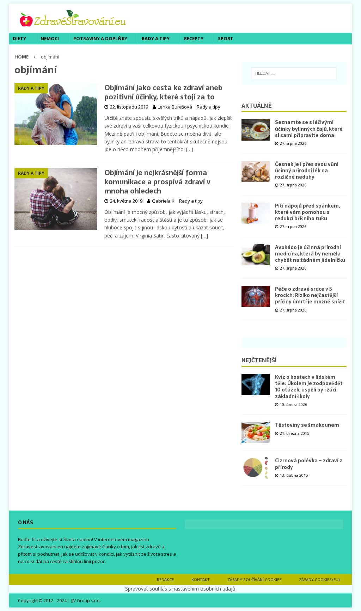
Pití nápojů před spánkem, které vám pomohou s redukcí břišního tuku (307, 212)
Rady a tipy (156, 38)
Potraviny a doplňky (100, 38)
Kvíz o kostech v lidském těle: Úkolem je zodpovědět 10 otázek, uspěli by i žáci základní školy (309, 386)
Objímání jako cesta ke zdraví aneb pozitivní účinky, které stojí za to (163, 92)
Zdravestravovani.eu (40, 546)
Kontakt (200, 579)
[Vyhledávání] (294, 73)
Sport (225, 38)
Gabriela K (163, 201)
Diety (19, 38)
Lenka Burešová (175, 107)
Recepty (193, 38)
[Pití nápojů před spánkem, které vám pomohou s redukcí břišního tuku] (255, 213)
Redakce (165, 579)
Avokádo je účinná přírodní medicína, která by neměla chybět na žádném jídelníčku (310, 253)
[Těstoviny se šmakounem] (255, 432)
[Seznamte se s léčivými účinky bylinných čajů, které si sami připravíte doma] (255, 129)
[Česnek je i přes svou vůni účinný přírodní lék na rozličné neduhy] (255, 171)
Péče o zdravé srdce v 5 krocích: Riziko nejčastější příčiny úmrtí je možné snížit (310, 295)
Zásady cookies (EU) (319, 579)
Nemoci (50, 38)
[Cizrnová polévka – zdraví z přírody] (255, 468)
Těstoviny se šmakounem (307, 425)
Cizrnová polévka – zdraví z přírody (308, 464)
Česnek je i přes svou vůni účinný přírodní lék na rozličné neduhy (306, 170)
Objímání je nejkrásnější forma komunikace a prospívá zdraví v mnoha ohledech (157, 182)
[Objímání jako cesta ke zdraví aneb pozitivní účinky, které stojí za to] (55, 114)
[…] (189, 149)
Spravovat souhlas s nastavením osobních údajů (180, 588)
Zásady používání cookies (254, 579)
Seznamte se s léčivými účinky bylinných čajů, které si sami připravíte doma (309, 128)
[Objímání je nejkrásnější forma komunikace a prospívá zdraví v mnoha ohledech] (55, 199)
